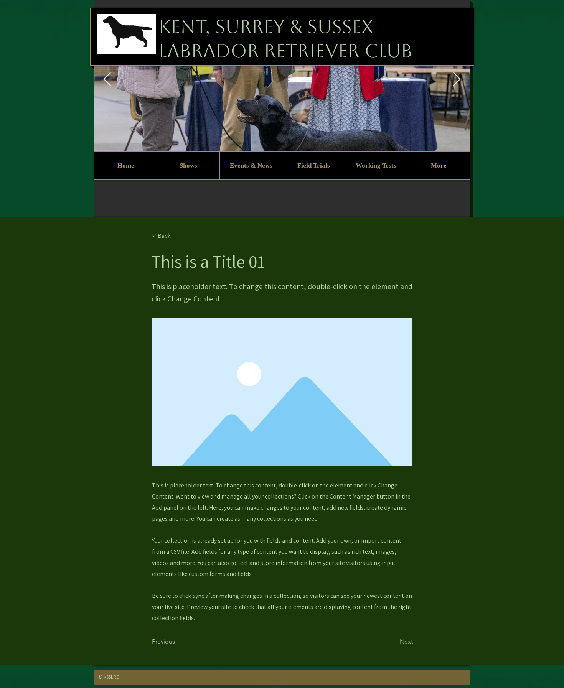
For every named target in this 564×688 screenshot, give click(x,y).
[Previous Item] (107, 79)
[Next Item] (456, 79)
